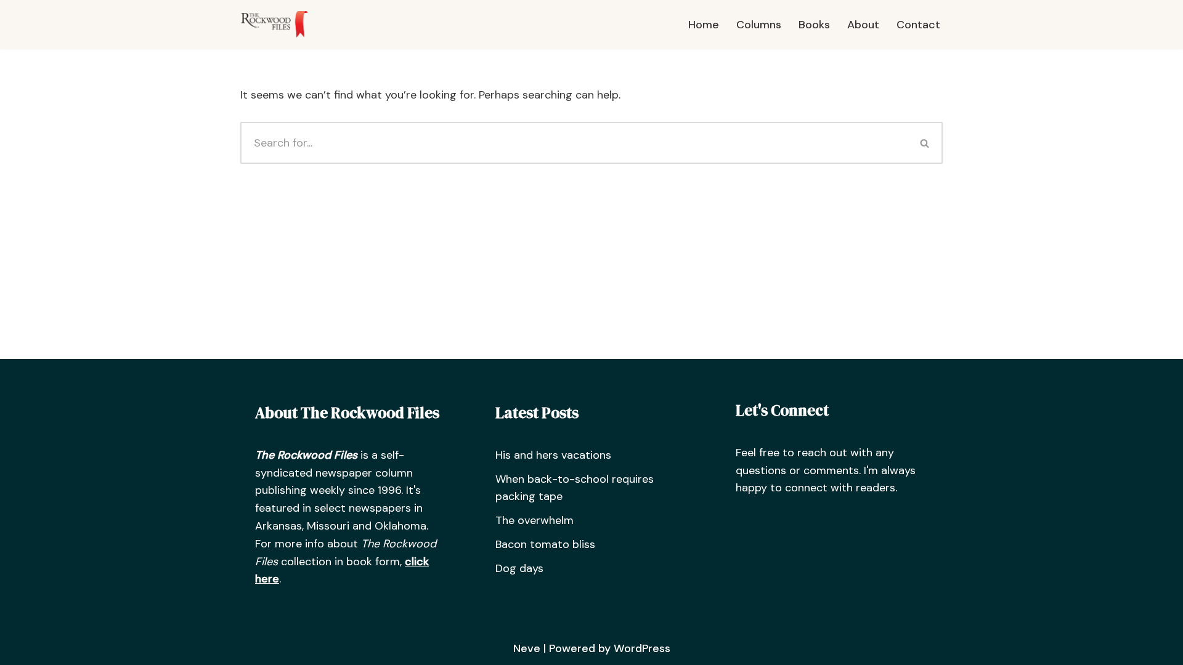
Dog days (519, 568)
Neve (526, 648)
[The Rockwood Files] (280, 24)
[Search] (925, 143)
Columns (758, 24)
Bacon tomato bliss (545, 544)
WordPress (642, 648)
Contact (918, 24)
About (863, 24)
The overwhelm (534, 520)
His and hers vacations (553, 455)
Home (703, 24)
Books (814, 24)
